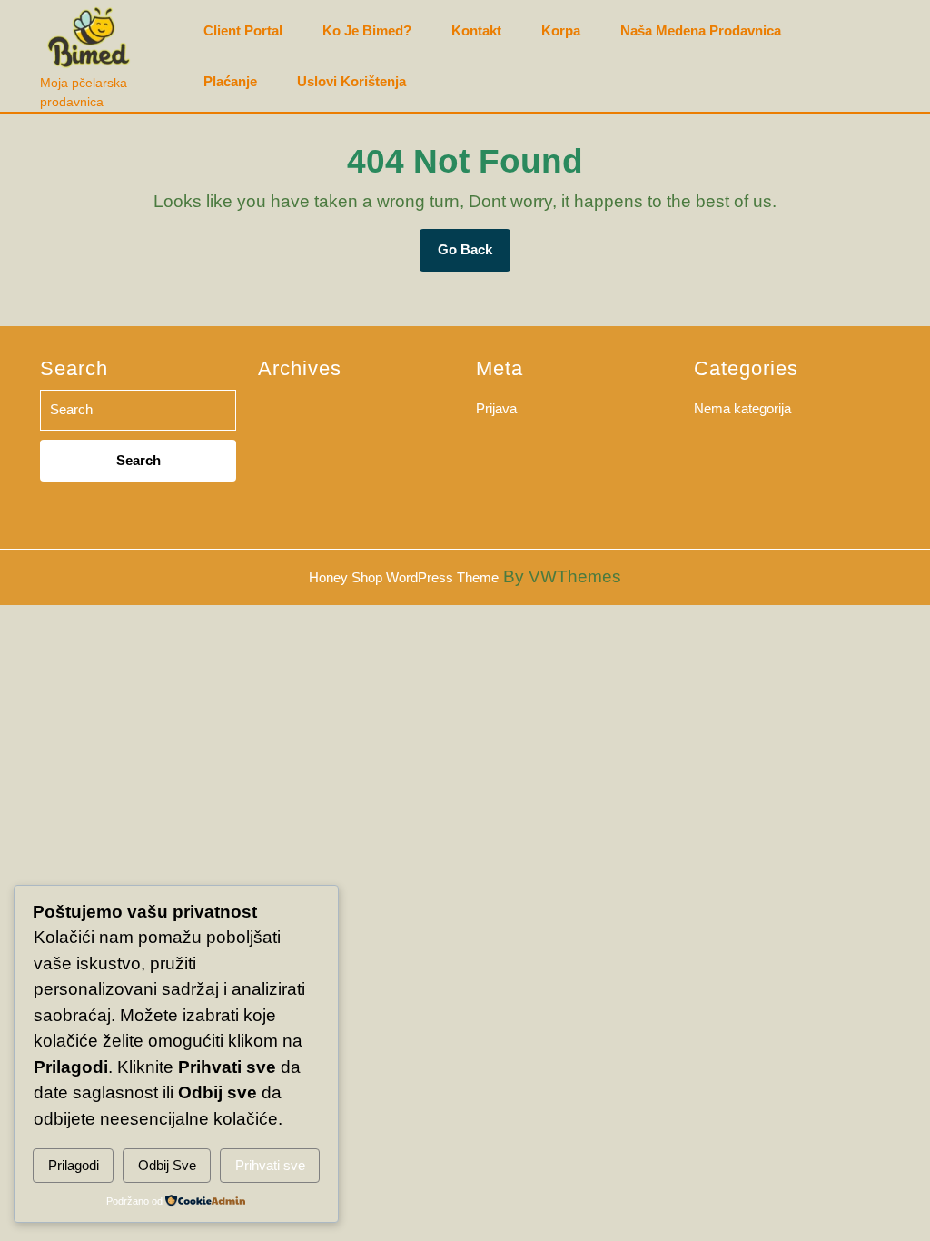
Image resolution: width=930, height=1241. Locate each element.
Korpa (560, 31)
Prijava (496, 408)
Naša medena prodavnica (700, 31)
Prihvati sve (270, 1165)
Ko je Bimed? (366, 31)
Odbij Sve (167, 1165)
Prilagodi (73, 1165)
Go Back (474, 256)
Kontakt (476, 31)
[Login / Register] (880, 55)
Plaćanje (230, 81)
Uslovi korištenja (351, 81)
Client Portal (242, 31)
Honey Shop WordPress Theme (404, 577)
